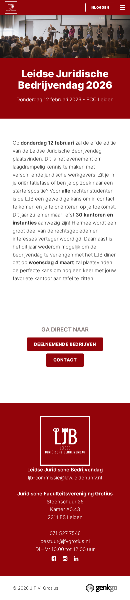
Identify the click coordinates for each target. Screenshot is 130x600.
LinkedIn (76, 558)
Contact (65, 359)
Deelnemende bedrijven (65, 344)
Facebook (54, 558)
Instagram (65, 558)
